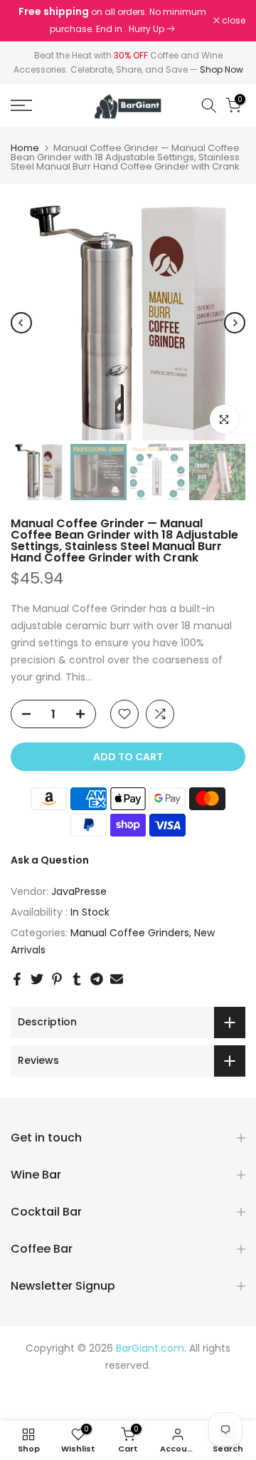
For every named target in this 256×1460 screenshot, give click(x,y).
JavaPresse (79, 891)
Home (25, 148)
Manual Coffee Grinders (129, 933)
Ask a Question (50, 860)
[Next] (234, 322)
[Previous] (21, 322)
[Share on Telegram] (96, 979)
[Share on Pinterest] (56, 979)
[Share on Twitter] (37, 979)
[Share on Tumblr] (76, 979)
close (232, 20)
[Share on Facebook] (17, 979)
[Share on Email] (116, 979)
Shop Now (221, 69)
